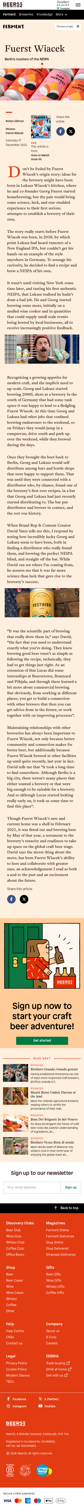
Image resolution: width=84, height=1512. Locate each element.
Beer (9, 1274)
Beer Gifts (53, 1274)
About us (53, 1331)
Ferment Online (57, 1230)
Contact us (14, 1343)
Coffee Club (15, 1248)
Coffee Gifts (55, 1293)
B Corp (51, 1337)
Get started (42, 1040)
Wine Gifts (53, 1280)
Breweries (26, 14)
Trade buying (56, 1363)
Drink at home (57, 1369)
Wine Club (13, 1236)
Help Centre (15, 1331)
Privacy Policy (16, 1363)
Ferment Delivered (60, 1236)
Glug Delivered (57, 1248)
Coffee (11, 1305)
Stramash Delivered (60, 1255)
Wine (10, 1287)
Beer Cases (14, 1280)
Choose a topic (65, 26)
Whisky (11, 1299)
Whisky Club (15, 1242)
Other (10, 1311)
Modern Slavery (18, 1375)
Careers (52, 1343)
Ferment (9, 14)
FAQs (10, 1337)
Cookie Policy (16, 1369)
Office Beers (15, 1255)
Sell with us (55, 1375)
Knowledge (45, 14)
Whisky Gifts (55, 1287)
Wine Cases (14, 1293)
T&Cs (10, 1381)
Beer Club (13, 1230)
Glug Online (54, 1242)
